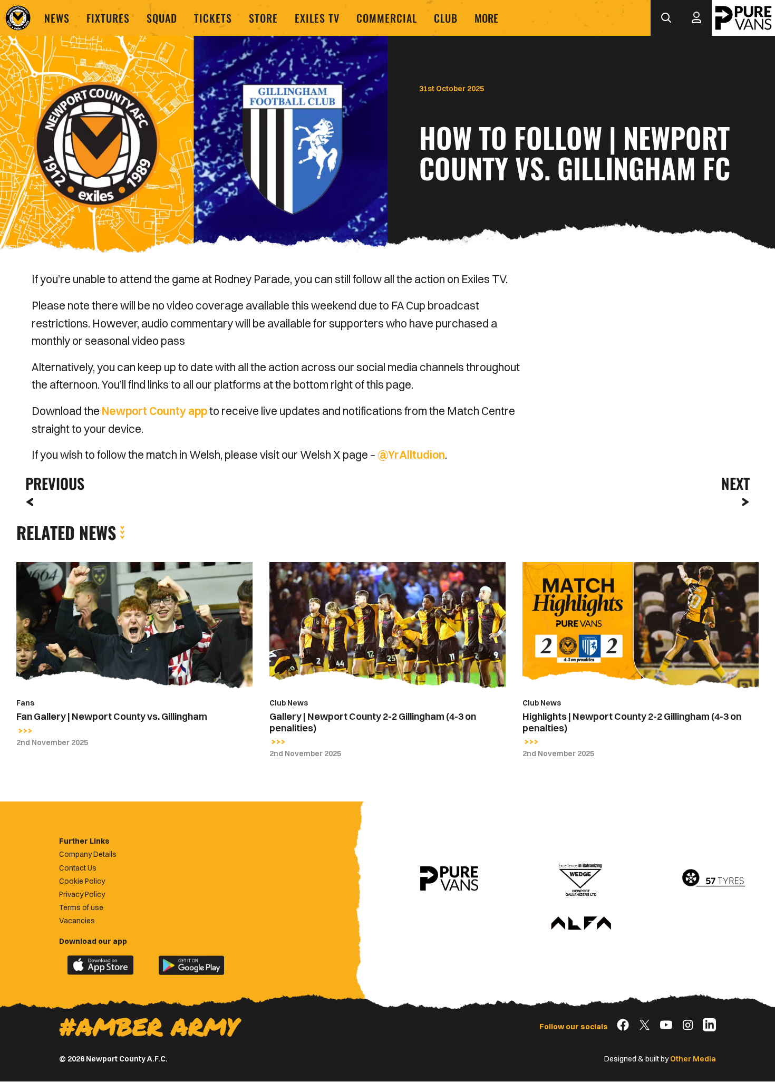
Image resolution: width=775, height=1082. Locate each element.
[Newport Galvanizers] (581, 878)
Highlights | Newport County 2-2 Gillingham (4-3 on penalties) (631, 722)
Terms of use (81, 907)
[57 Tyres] (713, 878)
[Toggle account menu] (696, 18)
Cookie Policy (82, 881)
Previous (51, 483)
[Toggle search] (666, 18)
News (57, 18)
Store (263, 18)
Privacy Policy (82, 894)
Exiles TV (317, 18)
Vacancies (77, 920)
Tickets (213, 18)
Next (735, 483)
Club (446, 18)
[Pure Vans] (743, 18)
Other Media (693, 1059)
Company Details (88, 854)
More (486, 18)
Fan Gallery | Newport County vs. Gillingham (111, 716)
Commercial (386, 18)
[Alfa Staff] (581, 923)
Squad (162, 18)
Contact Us (77, 868)
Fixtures (108, 18)
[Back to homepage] (18, 18)
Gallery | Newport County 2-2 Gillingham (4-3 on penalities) (372, 722)
